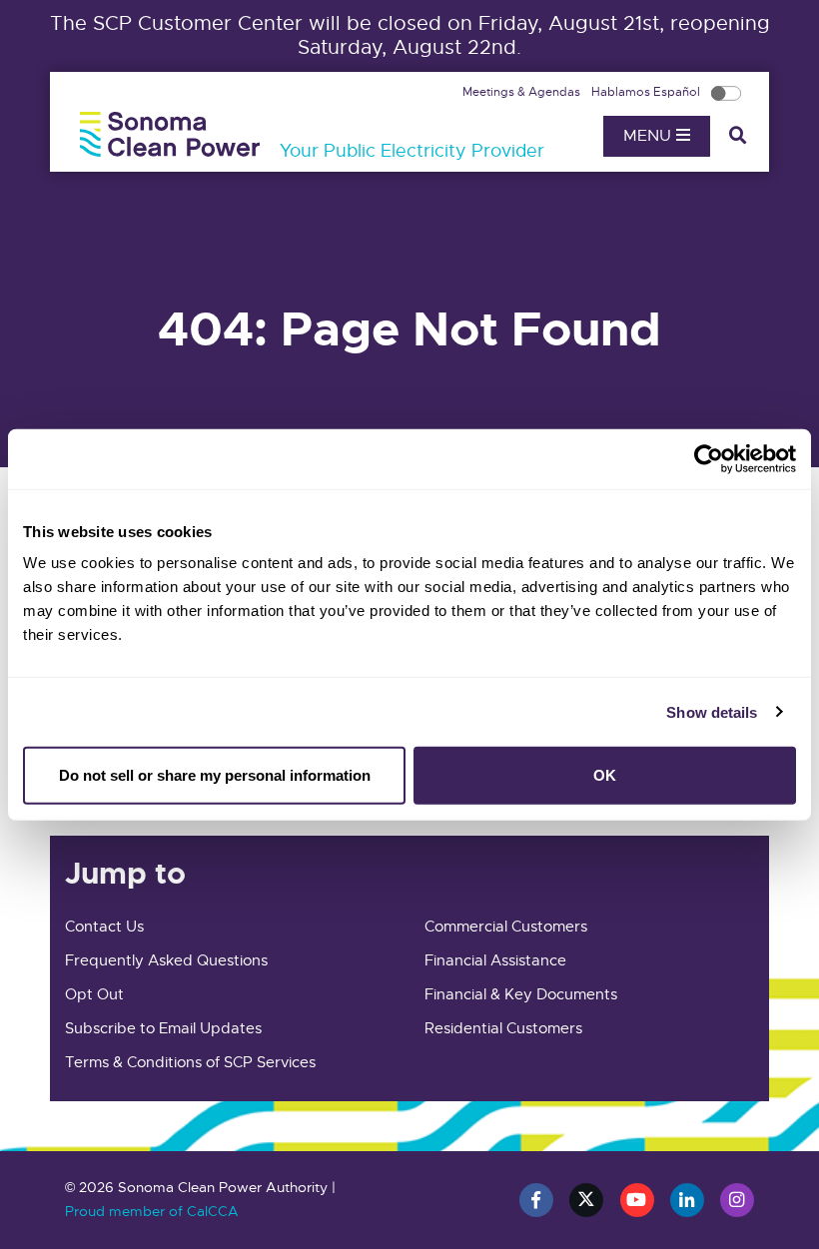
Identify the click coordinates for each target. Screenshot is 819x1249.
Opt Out (94, 994)
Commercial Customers (505, 927)
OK (604, 775)
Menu (649, 136)
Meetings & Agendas (522, 92)
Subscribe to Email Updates (163, 1028)
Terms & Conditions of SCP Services (190, 1062)
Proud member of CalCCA (152, 1211)
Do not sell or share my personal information (215, 775)
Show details (711, 711)
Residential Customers (503, 1028)
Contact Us (104, 927)
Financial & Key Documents (520, 994)
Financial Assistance (495, 960)
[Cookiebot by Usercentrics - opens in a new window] (708, 458)
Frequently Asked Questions (166, 960)
